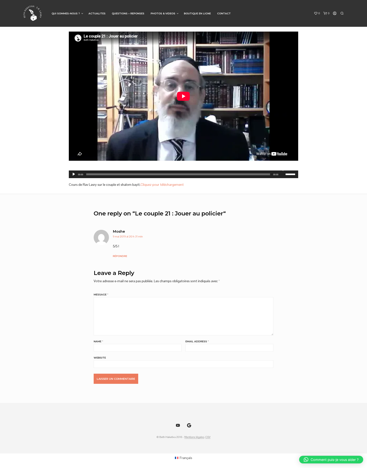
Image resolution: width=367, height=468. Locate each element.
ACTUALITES (97, 13)
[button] (317, 13)
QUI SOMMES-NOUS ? (66, 13)
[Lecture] (73, 174)
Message (101, 294)
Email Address (197, 341)
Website (100, 357)
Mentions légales (194, 437)
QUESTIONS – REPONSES (128, 13)
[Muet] (282, 169)
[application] (183, 174)
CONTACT (224, 13)
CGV (207, 437)
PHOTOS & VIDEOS (163, 13)
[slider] (291, 173)
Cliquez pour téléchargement (162, 184)
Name (98, 341)
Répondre (120, 256)
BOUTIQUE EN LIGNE (197, 13)
